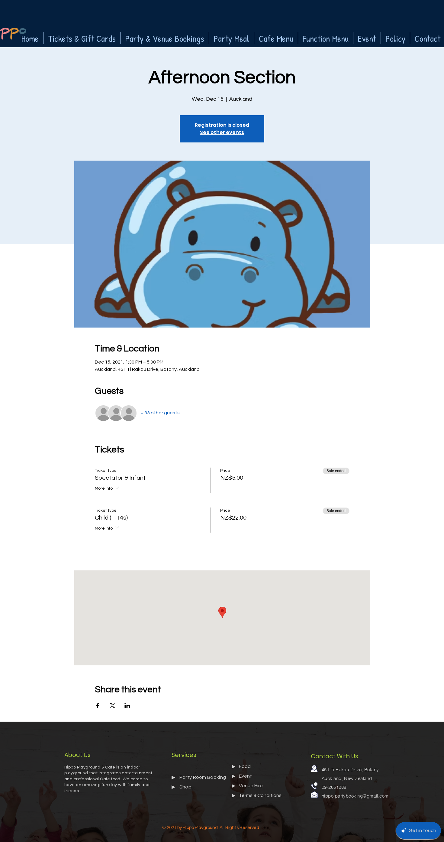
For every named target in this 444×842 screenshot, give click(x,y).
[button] (81, 38)
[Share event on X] (112, 705)
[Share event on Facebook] (98, 705)
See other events (222, 132)
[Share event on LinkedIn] (127, 705)
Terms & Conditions (260, 795)
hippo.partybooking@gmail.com (355, 796)
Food (245, 766)
